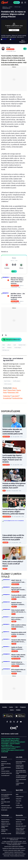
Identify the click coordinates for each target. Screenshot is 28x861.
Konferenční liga (17, 398)
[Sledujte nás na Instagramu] (10, 721)
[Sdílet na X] (6, 335)
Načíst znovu (14, 30)
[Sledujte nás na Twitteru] (14, 721)
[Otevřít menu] (25, 2)
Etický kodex (6, 855)
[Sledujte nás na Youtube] (21, 721)
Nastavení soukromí (9, 852)
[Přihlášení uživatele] (22, 2)
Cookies (23, 850)
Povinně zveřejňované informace (17, 855)
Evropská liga (7, 398)
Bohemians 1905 (13, 392)
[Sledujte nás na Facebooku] (7, 721)
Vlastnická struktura (18, 852)
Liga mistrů (15, 396)
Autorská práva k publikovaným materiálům (13, 846)
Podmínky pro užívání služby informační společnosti (13, 848)
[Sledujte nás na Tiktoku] (17, 721)
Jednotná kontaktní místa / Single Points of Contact (13, 854)
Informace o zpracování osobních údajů (11, 850)
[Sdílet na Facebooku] (2, 335)
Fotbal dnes (6, 396)
